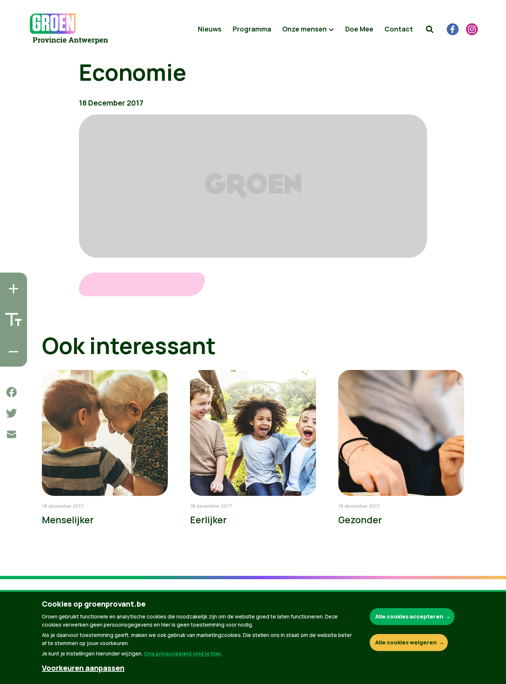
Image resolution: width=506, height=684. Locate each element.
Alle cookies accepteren (409, 616)
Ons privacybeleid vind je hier (182, 653)
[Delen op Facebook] (11, 392)
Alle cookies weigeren (406, 642)
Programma (252, 28)
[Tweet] (11, 413)
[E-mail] (11, 434)
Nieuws (210, 28)
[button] (430, 29)
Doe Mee (359, 28)
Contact (399, 28)
